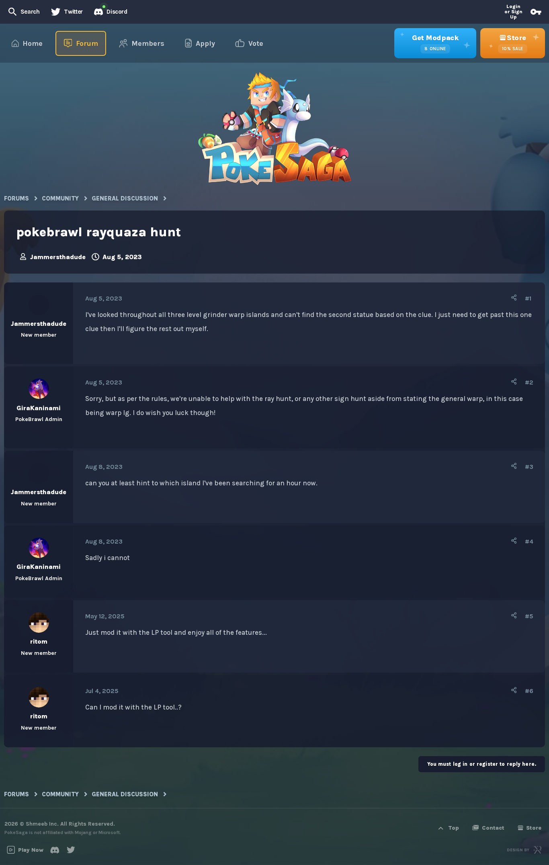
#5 (529, 616)
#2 (529, 382)
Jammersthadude (58, 257)
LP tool (161, 632)
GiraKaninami (38, 408)
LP (157, 707)
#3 (529, 466)
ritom (38, 641)
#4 (529, 541)
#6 (529, 691)
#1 (528, 298)
